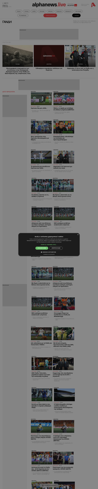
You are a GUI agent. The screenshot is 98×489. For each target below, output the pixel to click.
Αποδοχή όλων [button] (42, 248)
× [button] (77, 234)
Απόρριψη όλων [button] (56, 248)
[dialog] (49, 244)
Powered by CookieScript (49, 254)
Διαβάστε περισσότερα (56, 242)
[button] (49, 244)
